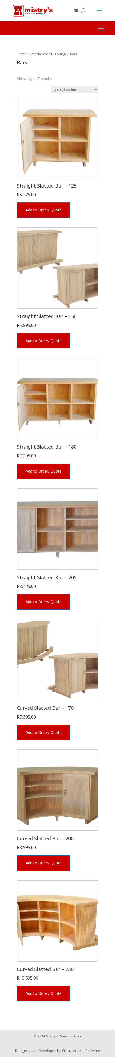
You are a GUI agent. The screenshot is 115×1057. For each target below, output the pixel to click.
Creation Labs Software (81, 1050)
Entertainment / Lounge (48, 53)
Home (21, 53)
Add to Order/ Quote (44, 209)
